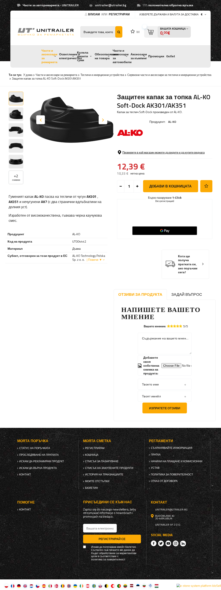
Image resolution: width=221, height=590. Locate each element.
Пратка (156, 454)
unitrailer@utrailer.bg (110, 5)
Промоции (156, 56)
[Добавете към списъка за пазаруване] (206, 186)
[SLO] (100, 586)
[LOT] (131, 586)
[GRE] (150, 586)
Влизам (94, 14)
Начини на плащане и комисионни (176, 461)
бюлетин (91, 488)
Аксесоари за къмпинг (139, 56)
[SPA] (44, 586)
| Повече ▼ (94, 259)
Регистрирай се (112, 539)
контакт (25, 474)
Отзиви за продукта (140, 294)
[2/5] (171, 326)
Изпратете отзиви (164, 408)
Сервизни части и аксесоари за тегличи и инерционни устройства (169, 75)
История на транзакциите (104, 474)
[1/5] (168, 326)
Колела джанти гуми (82, 56)
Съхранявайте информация (171, 448)
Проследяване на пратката (39, 455)
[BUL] (144, 586)
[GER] (19, 586)
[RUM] (63, 586)
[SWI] (113, 586)
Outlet (170, 56)
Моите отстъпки (97, 481)
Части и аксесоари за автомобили (122, 56)
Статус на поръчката (34, 448)
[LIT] (125, 586)
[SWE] (94, 586)
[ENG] (25, 586)
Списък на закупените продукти (109, 468)
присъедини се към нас (107, 502)
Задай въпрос (186, 294)
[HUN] (156, 586)
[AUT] (88, 586)
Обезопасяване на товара (106, 56)
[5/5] (180, 326)
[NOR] (69, 586)
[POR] (119, 586)
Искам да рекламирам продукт (41, 461)
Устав (155, 468)
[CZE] (38, 586)
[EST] (138, 586)
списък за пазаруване (101, 461)
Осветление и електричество (70, 56)
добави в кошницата (170, 186)
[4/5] (177, 326)
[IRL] (81, 586)
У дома (27, 75)
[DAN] (56, 586)
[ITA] (50, 586)
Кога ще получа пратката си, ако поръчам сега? (187, 264)
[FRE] (12, 586)
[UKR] (75, 586)
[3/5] (174, 326)
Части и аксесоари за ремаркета (49, 56)
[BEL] (106, 586)
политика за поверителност (172, 474)
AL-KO (172, 121)
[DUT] (31, 586)
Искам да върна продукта (38, 468)
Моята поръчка (32, 441)
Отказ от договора (164, 481)
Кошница (91, 455)
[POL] (6, 586)
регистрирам (119, 14)
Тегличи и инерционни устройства (102, 75)
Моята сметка (97, 441)
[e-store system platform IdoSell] (199, 586)
